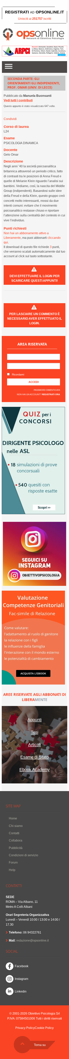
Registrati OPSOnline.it (34, 12)
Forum (13, 862)
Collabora (15, 840)
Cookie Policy (44, 1027)
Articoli (34, 744)
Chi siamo (16, 825)
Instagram (21, 978)
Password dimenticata (47, 390)
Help (12, 870)
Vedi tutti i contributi (18, 100)
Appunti (34, 719)
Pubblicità (15, 848)
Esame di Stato (34, 757)
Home (13, 818)
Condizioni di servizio (23, 855)
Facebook (21, 966)
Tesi (34, 732)
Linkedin (20, 991)
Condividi (10, 119)
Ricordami (17, 374)
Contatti (14, 833)
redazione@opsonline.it (32, 940)
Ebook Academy (34, 769)
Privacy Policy (25, 1027)
